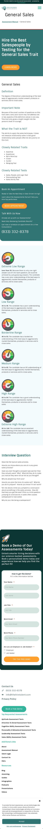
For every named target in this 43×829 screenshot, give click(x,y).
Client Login (6, 754)
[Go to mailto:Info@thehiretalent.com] (21, 694)
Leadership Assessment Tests (13, 734)
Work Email (9, 619)
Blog (3, 770)
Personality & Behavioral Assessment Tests (19, 730)
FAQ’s (4, 761)
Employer (10, 650)
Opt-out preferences (14, 826)
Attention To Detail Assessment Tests (17, 723)
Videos (4, 792)
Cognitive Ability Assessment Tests (15, 726)
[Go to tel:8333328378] (21, 690)
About (4, 747)
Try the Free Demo (21, 659)
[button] (40, 801)
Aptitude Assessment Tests (12, 719)
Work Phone (9, 633)
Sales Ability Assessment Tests (14, 737)
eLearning (5, 774)
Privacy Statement (28, 826)
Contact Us (6, 757)
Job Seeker (10, 653)
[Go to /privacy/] (21, 686)
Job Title (8, 605)
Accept (21, 821)
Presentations (7, 788)
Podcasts (5, 785)
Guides (4, 778)
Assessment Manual (10, 22)
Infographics (7, 781)
